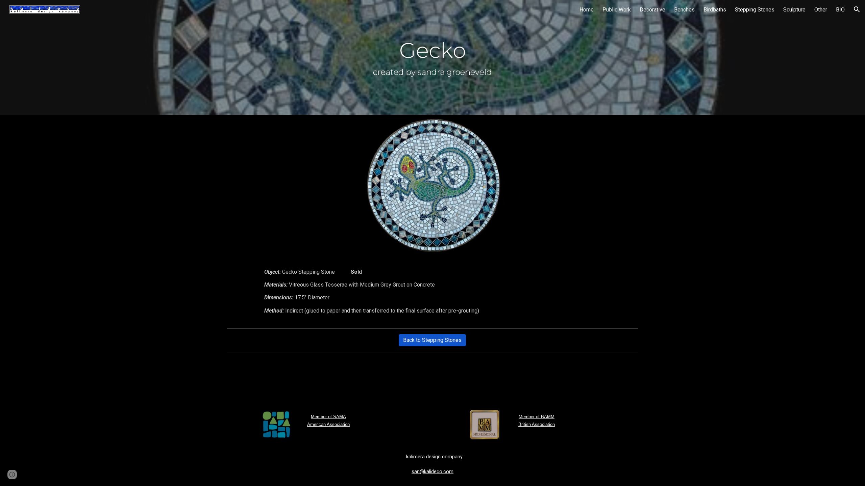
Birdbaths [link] (714, 9)
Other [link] (820, 9)
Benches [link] (684, 9)
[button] (857, 9)
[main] (432, 57)
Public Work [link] (616, 9)
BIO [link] (840, 9)
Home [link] (586, 9)
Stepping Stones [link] (754, 9)
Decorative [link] (652, 9)
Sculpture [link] (794, 9)
